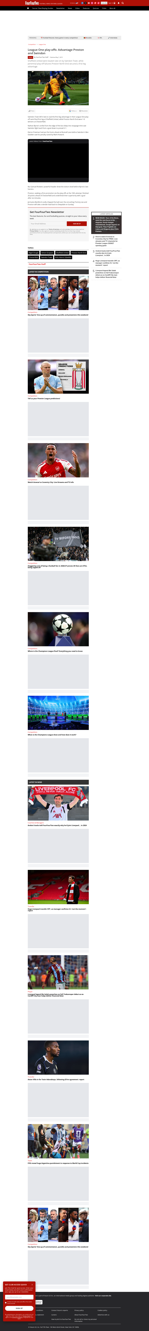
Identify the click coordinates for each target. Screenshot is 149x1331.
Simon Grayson (47, 253)
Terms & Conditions (17, 1317)
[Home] (28, 8)
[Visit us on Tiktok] (98, 3)
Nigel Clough (33, 253)
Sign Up (19, 1308)
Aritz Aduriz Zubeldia (63, 257)
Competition (32, 44)
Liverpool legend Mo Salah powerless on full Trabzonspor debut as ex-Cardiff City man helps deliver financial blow (107, 274)
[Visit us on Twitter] (85, 3)
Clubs (104, 8)
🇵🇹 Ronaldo (88, 38)
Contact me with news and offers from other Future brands (19, 1302)
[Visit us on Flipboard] (95, 3)
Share (32, 111)
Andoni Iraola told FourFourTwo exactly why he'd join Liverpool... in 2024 (107, 253)
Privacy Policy (26, 1316)
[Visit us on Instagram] (92, 3)
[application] (58, 160)
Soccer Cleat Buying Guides (42, 8)
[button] (123, 3)
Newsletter (60, 8)
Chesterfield (33, 257)
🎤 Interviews (112, 38)
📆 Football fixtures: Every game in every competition (59, 38)
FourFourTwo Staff (42, 57)
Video (77, 8)
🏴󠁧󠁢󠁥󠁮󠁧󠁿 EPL (100, 38)
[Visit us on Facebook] (82, 3)
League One (42, 44)
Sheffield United (62, 253)
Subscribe (104, 3)
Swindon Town (46, 257)
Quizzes (96, 8)
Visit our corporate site (103, 1296)
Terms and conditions (35, 1310)
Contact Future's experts (59, 1310)
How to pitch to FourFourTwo (61, 1319)
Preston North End (79, 253)
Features (86, 8)
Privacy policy (79, 1310)
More (112, 8)
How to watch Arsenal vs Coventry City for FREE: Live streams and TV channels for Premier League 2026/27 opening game (106, 241)
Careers (54, 1315)
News (70, 8)
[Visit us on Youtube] (89, 3)
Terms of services (54, 229)
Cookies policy (102, 1310)
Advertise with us (103, 1315)
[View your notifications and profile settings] (119, 3)
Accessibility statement (36, 1315)
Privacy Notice (34, 231)
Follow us (74, 111)
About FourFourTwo (81, 1315)
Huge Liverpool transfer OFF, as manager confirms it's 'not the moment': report (107, 263)
